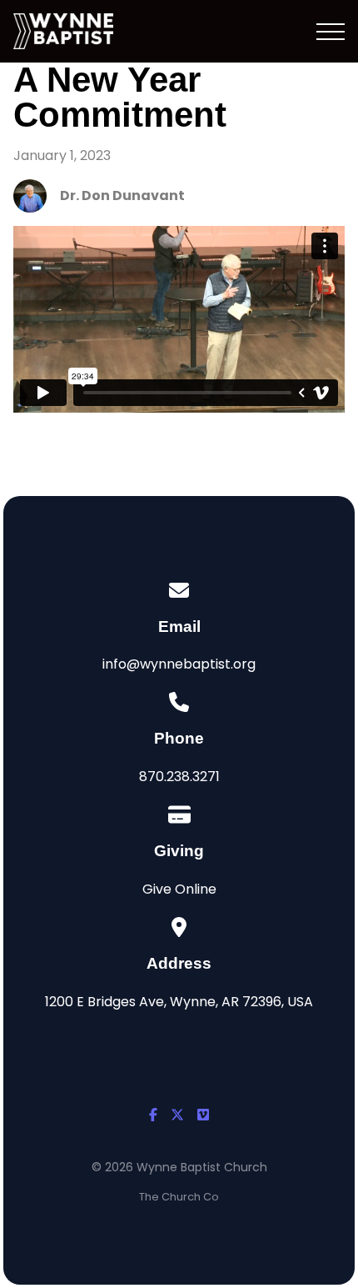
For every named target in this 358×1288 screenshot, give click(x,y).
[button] (330, 32)
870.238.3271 (179, 776)
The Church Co (179, 1197)
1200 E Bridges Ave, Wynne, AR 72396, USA (179, 1001)
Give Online (179, 889)
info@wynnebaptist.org (179, 664)
